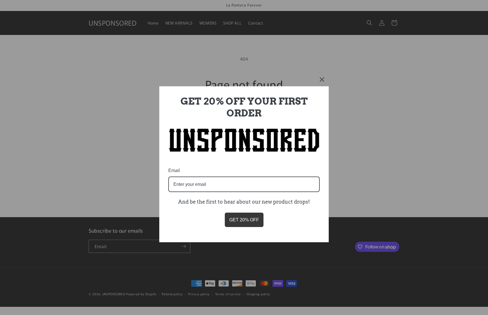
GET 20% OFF (244, 219)
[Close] (322, 79)
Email (174, 170)
